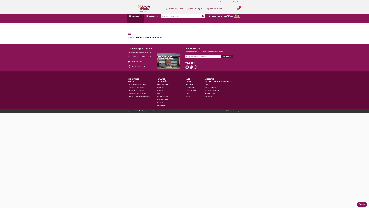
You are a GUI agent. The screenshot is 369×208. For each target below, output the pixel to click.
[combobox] (181, 16)
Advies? (230, 15)
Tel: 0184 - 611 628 (210, 93)
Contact (239, 2)
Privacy (144, 111)
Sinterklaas (189, 84)
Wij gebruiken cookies (153, 111)
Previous (124, 3)
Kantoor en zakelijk (163, 99)
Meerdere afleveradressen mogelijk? (139, 96)
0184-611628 (228, 17)
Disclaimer (162, 111)
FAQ (234, 2)
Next (244, 3)
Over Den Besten (219, 2)
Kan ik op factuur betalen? (136, 90)
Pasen (188, 93)
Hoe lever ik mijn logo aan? (136, 87)
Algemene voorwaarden (134, 111)
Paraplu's (160, 102)
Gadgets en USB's (162, 96)
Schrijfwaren (161, 106)
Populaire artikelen (163, 84)
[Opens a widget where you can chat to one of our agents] (362, 204)
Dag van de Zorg (191, 90)
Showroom (229, 2)
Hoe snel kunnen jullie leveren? (138, 93)
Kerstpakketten (190, 87)
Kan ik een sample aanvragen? (138, 84)
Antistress (160, 90)
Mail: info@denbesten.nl (212, 90)
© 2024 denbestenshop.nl (233, 111)
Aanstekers (160, 87)
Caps (158, 93)
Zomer (188, 96)
